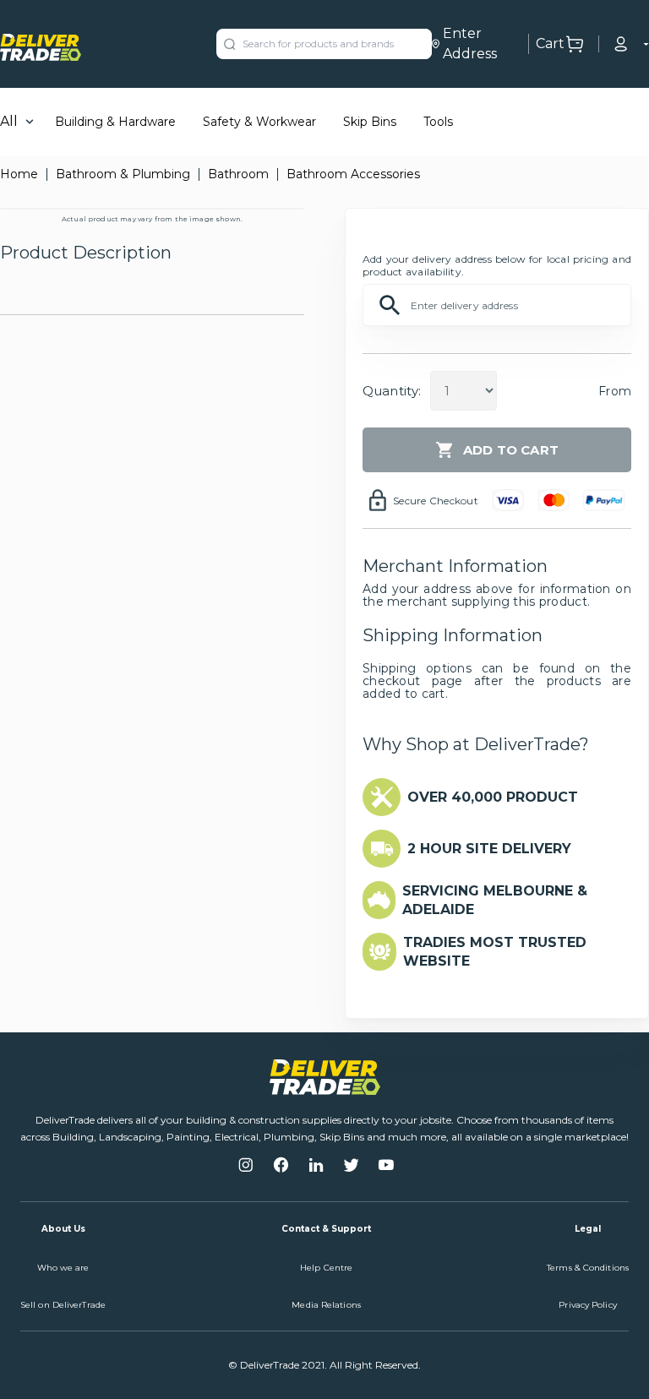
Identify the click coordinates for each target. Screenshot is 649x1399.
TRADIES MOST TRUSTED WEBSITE (494, 951)
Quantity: (392, 391)
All (9, 121)
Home (19, 174)
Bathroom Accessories (353, 174)
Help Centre (326, 1267)
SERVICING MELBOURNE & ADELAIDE (494, 900)
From (614, 391)
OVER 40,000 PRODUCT (492, 797)
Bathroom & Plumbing (123, 174)
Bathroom (238, 174)
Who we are (63, 1267)
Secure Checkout (435, 500)
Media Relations (326, 1304)
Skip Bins (369, 121)
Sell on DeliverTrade (63, 1304)
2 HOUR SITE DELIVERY (489, 849)
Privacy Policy (587, 1304)
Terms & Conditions (588, 1267)
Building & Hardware (115, 121)
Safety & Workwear (259, 121)
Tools (438, 121)
